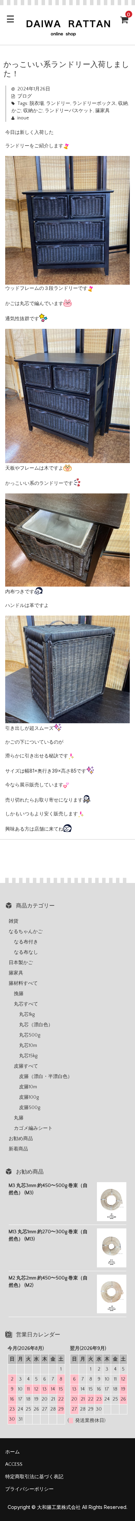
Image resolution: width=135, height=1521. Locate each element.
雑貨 (13, 921)
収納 (123, 103)
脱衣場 (36, 103)
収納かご (33, 111)
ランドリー (58, 103)
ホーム (12, 1452)
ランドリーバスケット (69, 111)
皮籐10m (28, 1087)
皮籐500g (29, 1107)
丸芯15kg (28, 1056)
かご (16, 111)
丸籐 (19, 1118)
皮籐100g (29, 1097)
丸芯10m (28, 1045)
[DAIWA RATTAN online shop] (67, 33)
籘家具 (102, 111)
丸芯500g (29, 1035)
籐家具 (16, 973)
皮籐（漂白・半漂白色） (45, 1076)
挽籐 (19, 994)
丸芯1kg (27, 1014)
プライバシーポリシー (29, 1489)
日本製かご (21, 962)
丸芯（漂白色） (36, 1025)
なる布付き (26, 942)
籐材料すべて (23, 983)
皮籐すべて (26, 1066)
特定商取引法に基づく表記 (34, 1477)
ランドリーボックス (94, 103)
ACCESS (13, 1464)
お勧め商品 (21, 1138)
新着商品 (18, 1149)
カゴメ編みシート (33, 1128)
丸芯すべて (26, 1004)
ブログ (24, 96)
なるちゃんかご (26, 931)
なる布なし (26, 952)
